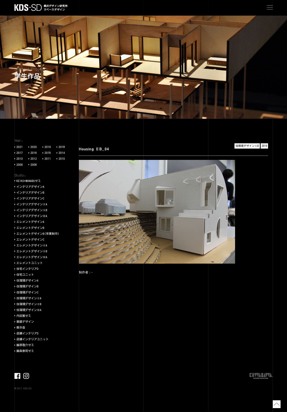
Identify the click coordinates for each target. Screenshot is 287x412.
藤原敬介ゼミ (25, 345)
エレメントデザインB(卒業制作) (37, 233)
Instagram (26, 376)
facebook (17, 376)
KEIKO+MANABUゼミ (28, 180)
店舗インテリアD (27, 333)
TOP (277, 404)
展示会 (20, 327)
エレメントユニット (29, 262)
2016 (33, 152)
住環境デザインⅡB (28, 304)
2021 (19, 146)
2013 (19, 158)
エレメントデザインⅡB (31, 251)
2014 (62, 152)
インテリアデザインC (30, 198)
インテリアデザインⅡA (31, 204)
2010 (62, 158)
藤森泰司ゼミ (25, 350)
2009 (19, 164)
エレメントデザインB (30, 227)
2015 (48, 152)
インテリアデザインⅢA (31, 215)
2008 (33, 164)
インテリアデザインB (30, 192)
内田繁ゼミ (23, 315)
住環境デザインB (27, 286)
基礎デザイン (25, 321)
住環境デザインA (27, 280)
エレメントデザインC (30, 239)
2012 (33, 158)
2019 (48, 146)
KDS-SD (28, 7)
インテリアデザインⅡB (31, 210)
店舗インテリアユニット (32, 339)
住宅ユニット (25, 274)
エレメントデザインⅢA (31, 257)
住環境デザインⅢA (28, 309)
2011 (48, 158)
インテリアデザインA (30, 186)
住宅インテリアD (27, 268)
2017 (19, 152)
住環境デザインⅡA (28, 298)
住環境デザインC (27, 292)
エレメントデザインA (30, 221)
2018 (62, 146)
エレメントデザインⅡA (31, 245)
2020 (33, 146)
